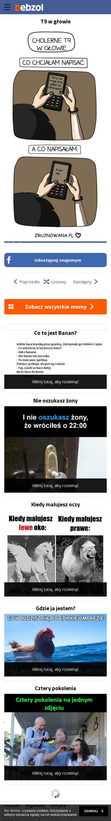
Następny (82, 281)
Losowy (58, 281)
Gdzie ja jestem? (55, 608)
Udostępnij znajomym (57, 260)
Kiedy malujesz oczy (55, 504)
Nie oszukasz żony (55, 400)
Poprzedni (29, 281)
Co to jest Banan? (55, 333)
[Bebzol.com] (29, 7)
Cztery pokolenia (55, 688)
